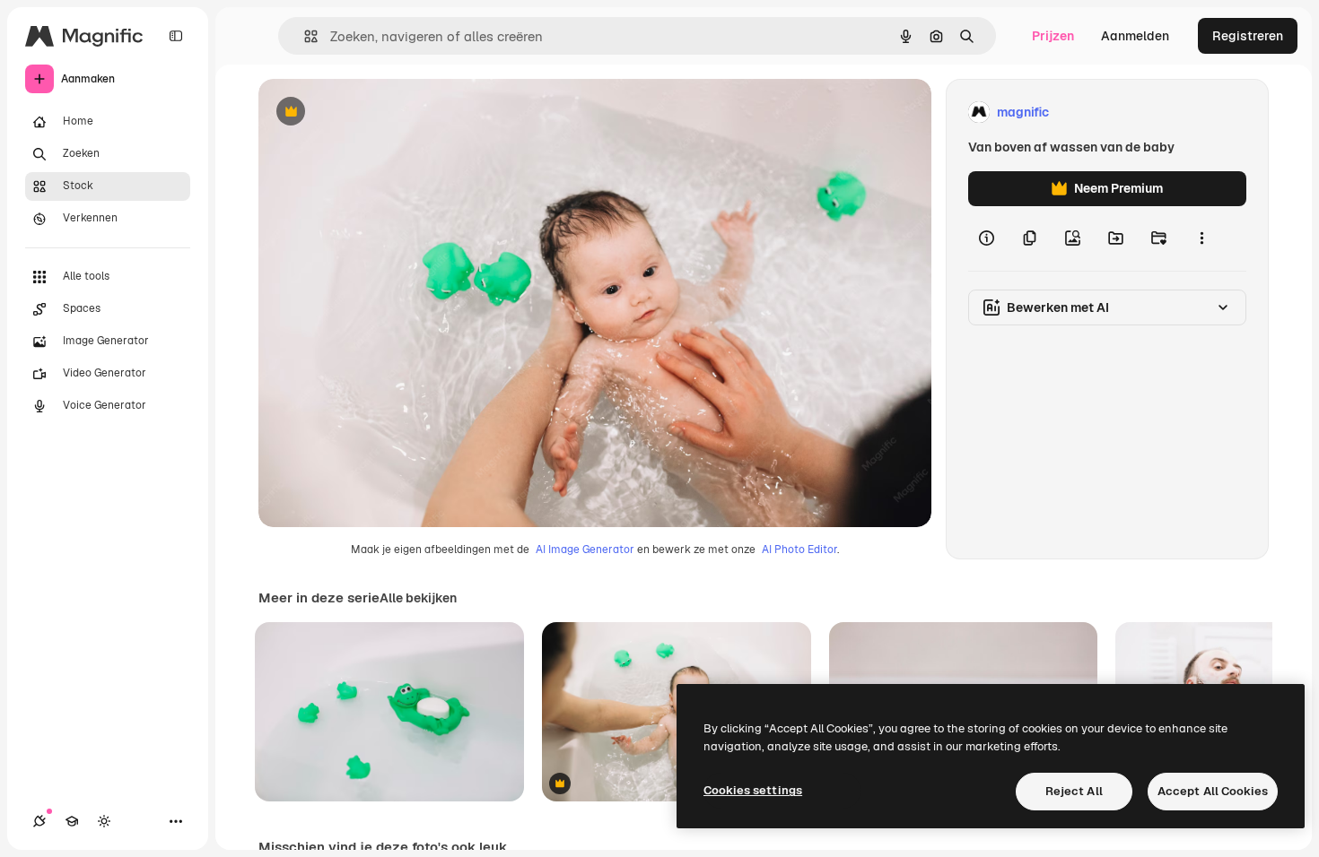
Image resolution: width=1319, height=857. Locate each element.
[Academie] (71, 821)
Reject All (1074, 791)
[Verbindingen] (39, 821)
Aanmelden (1135, 36)
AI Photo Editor (799, 549)
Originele (376, 112)
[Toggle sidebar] (176, 36)
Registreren (1247, 36)
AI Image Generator (585, 549)
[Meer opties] (1201, 238)
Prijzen (1053, 36)
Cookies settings (752, 790)
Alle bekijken (418, 598)
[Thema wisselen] (104, 821)
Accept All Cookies (1212, 791)
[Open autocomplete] (303, 36)
